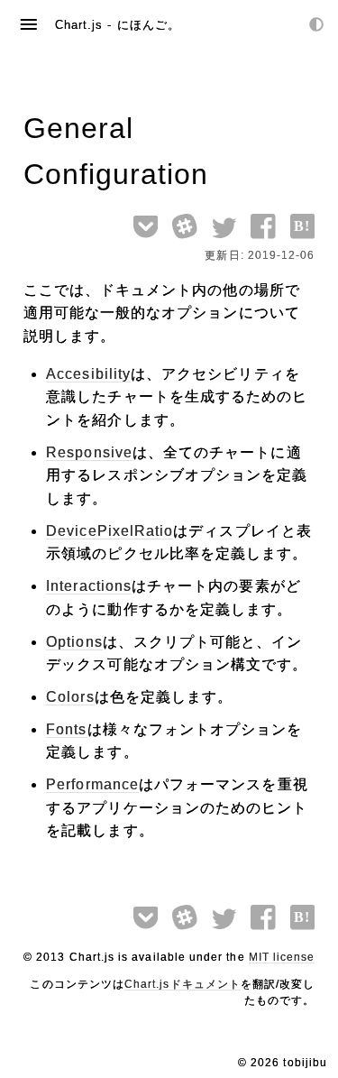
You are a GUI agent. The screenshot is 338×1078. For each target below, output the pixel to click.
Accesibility (88, 374)
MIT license (282, 957)
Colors (70, 697)
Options (74, 642)
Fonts (66, 729)
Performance (92, 784)
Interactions (89, 586)
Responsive (89, 452)
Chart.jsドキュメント (182, 984)
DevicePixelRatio (109, 531)
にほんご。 (148, 25)
